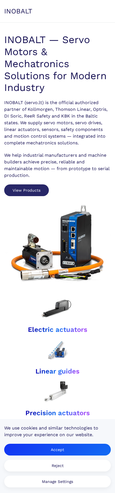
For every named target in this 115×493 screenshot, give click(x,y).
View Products (26, 190)
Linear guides (57, 371)
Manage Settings (57, 481)
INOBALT (18, 11)
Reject (58, 465)
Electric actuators (57, 330)
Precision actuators (57, 413)
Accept (57, 449)
